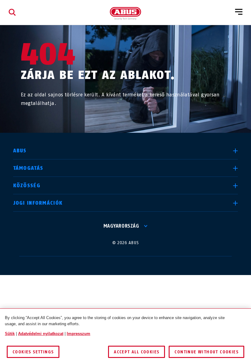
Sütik (10, 333)
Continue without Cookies (206, 352)
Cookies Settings (33, 352)
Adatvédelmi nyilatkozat (40, 333)
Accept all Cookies (136, 352)
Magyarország (121, 226)
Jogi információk (37, 203)
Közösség (26, 185)
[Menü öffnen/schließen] (238, 12)
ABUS (20, 151)
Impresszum (78, 333)
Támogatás (28, 168)
